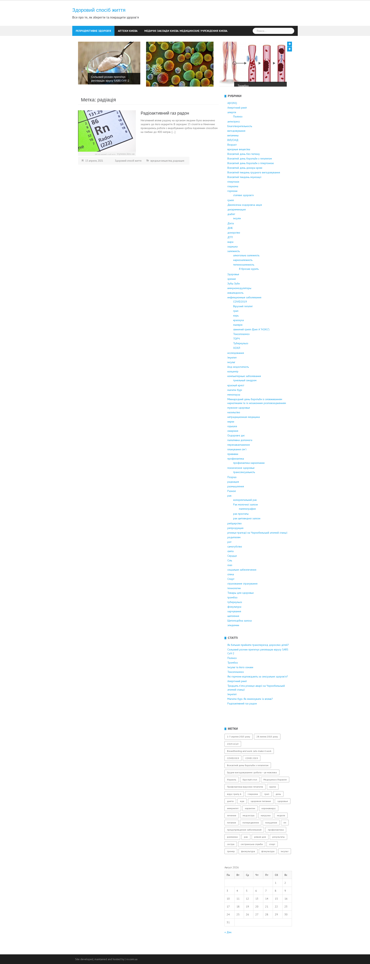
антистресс (233, 133)
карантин (250, 820)
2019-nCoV (233, 755)
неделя (281, 827)
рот (229, 554)
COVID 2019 (251, 770)
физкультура (248, 863)
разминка (232, 849)
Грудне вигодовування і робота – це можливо (252, 784)
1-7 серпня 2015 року (238, 748)
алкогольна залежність (246, 267)
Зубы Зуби (233, 295)
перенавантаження (238, 457)
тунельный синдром (244, 392)
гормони (232, 203)
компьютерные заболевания (244, 388)
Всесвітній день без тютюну (243, 166)
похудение (271, 834)
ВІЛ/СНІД (232, 152)
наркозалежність (242, 272)
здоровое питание (261, 813)
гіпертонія (233, 194)
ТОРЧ (236, 351)
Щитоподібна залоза (239, 632)
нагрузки (266, 827)
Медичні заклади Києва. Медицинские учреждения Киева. (186, 31)
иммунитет (233, 820)
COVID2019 (240, 313)
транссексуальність (244, 484)
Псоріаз (231, 489)
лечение (231, 827)
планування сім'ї (236, 461)
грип (235, 323)
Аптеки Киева (127, 31)
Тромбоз (175, 85)
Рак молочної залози (245, 516)
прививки (232, 466)
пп (284, 834)
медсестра (248, 827)
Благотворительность (239, 138)
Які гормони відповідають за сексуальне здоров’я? (257, 688)
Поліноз (101, 94)
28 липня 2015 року (267, 748)
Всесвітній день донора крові (244, 180)
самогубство (234, 558)
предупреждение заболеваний (244, 841)
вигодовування (236, 143)
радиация (178, 172)
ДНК (230, 240)
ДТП (230, 249)
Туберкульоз (240, 355)
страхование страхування (242, 595)
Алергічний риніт (237, 119)
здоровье (282, 813)
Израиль (231, 791)
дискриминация (236, 221)
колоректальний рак (245, 512)
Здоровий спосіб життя (98, 10)
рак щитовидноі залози (246, 530)
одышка (232, 438)
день (278, 806)
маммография (247, 521)
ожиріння (232, 443)
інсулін (237, 230)
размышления (235, 498)
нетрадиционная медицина (243, 429)
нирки (230, 433)
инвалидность (235, 305)
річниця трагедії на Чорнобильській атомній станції (257, 545)
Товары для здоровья (240, 605)
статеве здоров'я (243, 207)
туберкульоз (234, 614)
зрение (231, 291)
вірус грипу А (234, 806)
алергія (231, 124)
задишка (232, 258)
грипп (230, 212)
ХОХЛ (236, 360)
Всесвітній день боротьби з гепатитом (249, 170)
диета (230, 813)
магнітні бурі (234, 402)
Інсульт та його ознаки (257, 85)
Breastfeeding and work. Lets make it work (249, 763)
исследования (235, 365)
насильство (233, 424)
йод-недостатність (238, 379)
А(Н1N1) (232, 115)
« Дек (228, 944)
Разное (231, 503)
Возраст (232, 157)
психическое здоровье (241, 480)
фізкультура (234, 619)
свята (230, 563)
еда (242, 813)
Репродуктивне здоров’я (93, 31)
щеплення (233, 628)
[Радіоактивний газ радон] (107, 145)
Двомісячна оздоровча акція (244, 217)
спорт (272, 856)
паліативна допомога (239, 452)
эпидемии (233, 637)
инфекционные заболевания (244, 309)
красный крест (235, 397)
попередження (250, 834)
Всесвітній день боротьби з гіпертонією (250, 175)
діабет (231, 226)
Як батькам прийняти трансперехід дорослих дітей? (258, 657)
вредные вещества (161, 172)
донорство (233, 244)
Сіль (229, 572)
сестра (230, 856)
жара (230, 254)
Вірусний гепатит (243, 318)
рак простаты (241, 526)
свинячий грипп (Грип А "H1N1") (251, 341)
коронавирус (269, 820)
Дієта (230, 235)
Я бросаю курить (249, 281)
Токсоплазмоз (241, 346)
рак (229, 507)
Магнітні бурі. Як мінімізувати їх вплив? (250, 711)
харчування (234, 623)
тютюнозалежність (243, 276)
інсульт (231, 374)
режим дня (260, 849)
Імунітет (232, 369)
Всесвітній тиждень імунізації (244, 189)
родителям (233, 549)
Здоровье (233, 286)
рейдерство (234, 535)
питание (231, 834)
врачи (272, 798)
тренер (231, 863)
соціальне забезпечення (241, 582)
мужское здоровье (238, 420)
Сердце (232, 568)
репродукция (235, 540)
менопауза (233, 406)
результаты (278, 849)
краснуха (238, 332)
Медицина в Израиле (275, 791)
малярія (237, 337)
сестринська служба (252, 856)
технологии (234, 600)
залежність (233, 263)
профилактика (235, 470)
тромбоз (232, 609)
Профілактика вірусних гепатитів (245, 798)
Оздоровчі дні (236, 447)
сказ (229, 577)
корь (236, 327)
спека (230, 586)
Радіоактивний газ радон (165, 125)
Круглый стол (250, 791)
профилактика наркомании (249, 475)
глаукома (232, 198)
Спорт (230, 591)
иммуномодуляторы (239, 300)
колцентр (232, 383)
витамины (233, 147)
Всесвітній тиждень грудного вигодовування (253, 184)
